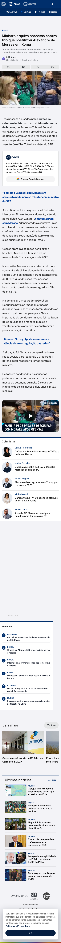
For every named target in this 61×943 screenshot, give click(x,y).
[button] (23, 750)
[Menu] (58, 4)
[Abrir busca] (52, 4)
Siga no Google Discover (33, 179)
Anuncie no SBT (30, 904)
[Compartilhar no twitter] (38, 67)
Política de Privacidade (17, 926)
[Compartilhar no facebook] (23, 67)
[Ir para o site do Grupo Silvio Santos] (26, 896)
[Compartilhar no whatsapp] (9, 67)
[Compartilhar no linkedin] (52, 67)
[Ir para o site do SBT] (46, 896)
